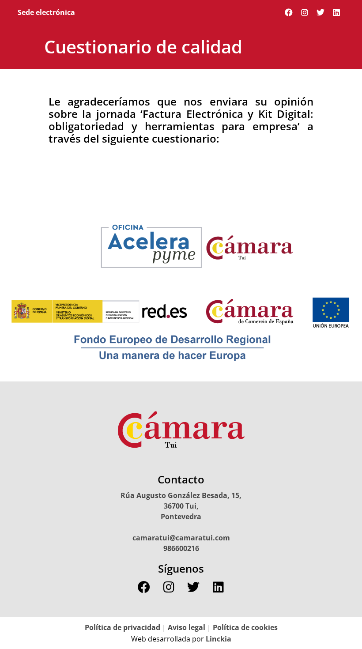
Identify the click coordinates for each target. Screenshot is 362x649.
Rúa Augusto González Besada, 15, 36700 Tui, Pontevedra (181, 506)
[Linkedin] (336, 12)
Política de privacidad (122, 627)
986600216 (181, 548)
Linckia (217, 639)
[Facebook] (289, 12)
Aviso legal (186, 627)
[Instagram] (305, 12)
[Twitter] (320, 12)
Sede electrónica (46, 12)
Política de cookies (245, 627)
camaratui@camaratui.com (181, 538)
